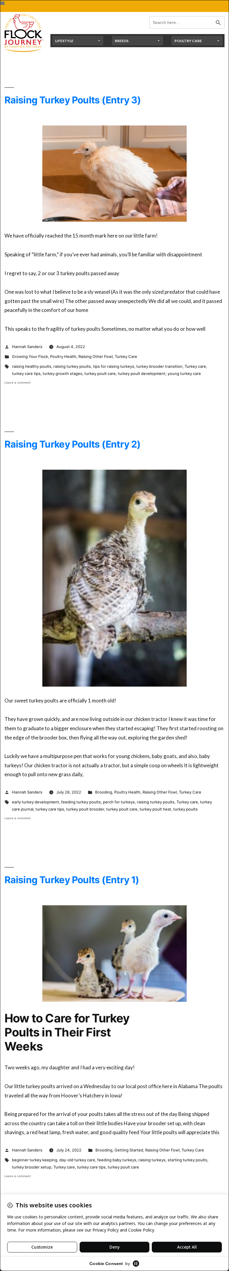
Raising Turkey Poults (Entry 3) (72, 100)
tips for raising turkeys (113, 366)
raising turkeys (151, 1159)
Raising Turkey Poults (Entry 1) (71, 880)
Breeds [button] (122, 41)
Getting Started (128, 1150)
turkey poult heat (155, 809)
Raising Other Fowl (95, 356)
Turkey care (195, 366)
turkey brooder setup (31, 1167)
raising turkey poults (72, 366)
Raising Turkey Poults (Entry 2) (72, 444)
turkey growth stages (62, 373)
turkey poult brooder (85, 809)
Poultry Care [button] (188, 41)
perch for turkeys (119, 802)
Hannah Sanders (27, 346)
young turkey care (184, 373)
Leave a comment (17, 382)
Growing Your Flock (30, 356)
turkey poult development (141, 373)
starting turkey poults (187, 1159)
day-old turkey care (77, 1159)
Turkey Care (126, 356)
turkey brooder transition (159, 366)
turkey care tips (26, 373)
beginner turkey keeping (34, 1159)
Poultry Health (63, 356)
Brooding (103, 792)
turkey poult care (100, 373)
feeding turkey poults (81, 802)
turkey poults (185, 809)
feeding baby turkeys (116, 1159)
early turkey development (35, 802)
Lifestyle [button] (64, 41)
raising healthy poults (31, 366)
